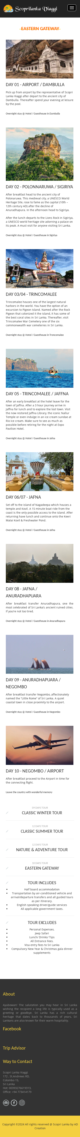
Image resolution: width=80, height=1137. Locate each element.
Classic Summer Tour (42, 831)
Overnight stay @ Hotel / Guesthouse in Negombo (33, 712)
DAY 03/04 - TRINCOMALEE (31, 294)
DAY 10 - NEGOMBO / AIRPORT (35, 771)
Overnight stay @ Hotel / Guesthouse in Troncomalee (35, 335)
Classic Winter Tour (42, 813)
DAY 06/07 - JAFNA (23, 497)
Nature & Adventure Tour (42, 850)
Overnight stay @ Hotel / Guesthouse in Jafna (30, 438)
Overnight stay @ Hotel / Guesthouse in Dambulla (33, 113)
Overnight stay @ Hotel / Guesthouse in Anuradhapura (35, 621)
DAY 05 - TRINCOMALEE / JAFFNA (37, 394)
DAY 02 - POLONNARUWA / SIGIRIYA (39, 187)
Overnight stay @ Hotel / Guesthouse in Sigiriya (31, 235)
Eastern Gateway (42, 868)
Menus (72, 7)
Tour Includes (42, 883)
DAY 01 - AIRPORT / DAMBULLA (35, 85)
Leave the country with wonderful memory (29, 792)
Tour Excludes (42, 923)
